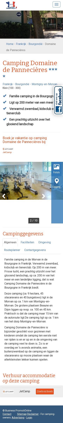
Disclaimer (33, 414)
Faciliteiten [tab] (27, 242)
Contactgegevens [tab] (35, 250)
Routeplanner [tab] (12, 250)
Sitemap (22, 414)
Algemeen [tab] (10, 242)
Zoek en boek (45, 391)
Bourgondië (36, 44)
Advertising (18, 417)
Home (9, 44)
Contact (7, 414)
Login (29, 417)
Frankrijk (21, 44)
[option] (31, 192)
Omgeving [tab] (44, 242)
